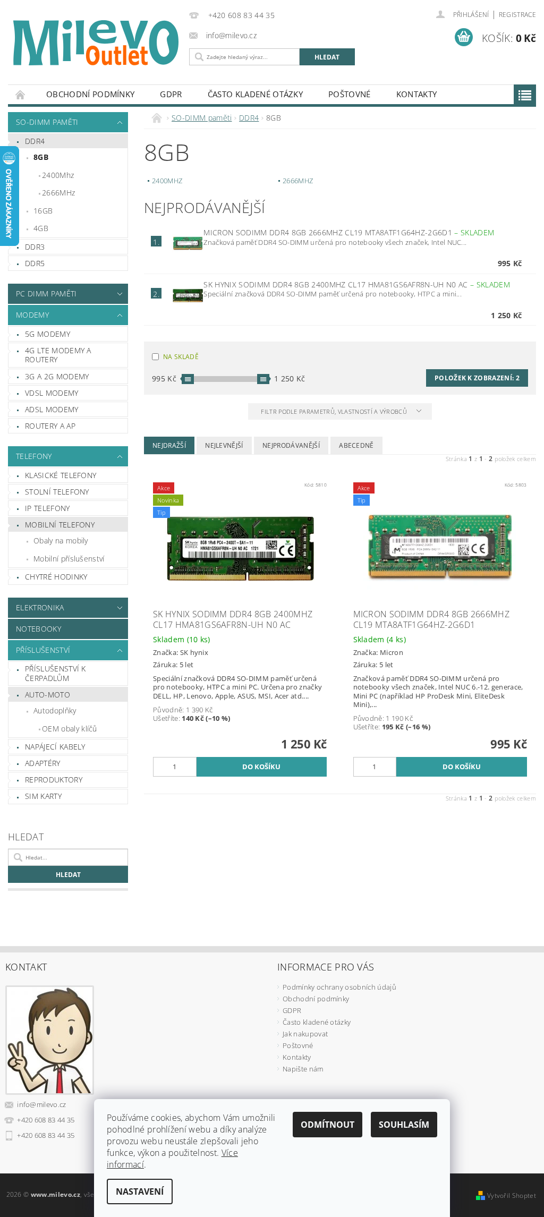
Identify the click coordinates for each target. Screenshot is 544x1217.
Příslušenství (43, 650)
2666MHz (58, 193)
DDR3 (35, 247)
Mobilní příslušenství (69, 559)
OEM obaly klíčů (69, 729)
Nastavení (140, 1191)
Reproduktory (53, 780)
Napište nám (303, 1069)
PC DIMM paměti (46, 293)
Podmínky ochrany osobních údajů (339, 987)
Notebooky (38, 629)
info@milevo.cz (41, 1104)
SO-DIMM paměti (47, 122)
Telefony (34, 456)
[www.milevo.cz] (95, 42)
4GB (40, 228)
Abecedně (356, 445)
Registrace (517, 14)
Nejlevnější (224, 445)
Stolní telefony (57, 492)
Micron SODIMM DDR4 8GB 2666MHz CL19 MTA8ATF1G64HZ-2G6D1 (348, 232)
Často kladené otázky (255, 94)
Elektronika (40, 607)
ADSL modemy (52, 409)
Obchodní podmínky (90, 94)
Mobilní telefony (60, 525)
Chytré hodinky (56, 577)
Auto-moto (47, 695)
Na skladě (181, 356)
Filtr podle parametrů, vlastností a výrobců (335, 411)
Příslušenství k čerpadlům (55, 673)
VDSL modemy (52, 393)
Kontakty (416, 94)
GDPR (171, 94)
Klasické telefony (60, 475)
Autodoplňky (54, 710)
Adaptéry (43, 763)
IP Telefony (47, 508)
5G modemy (47, 334)
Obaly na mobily (60, 540)
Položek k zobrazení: (477, 377)
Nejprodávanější (291, 445)
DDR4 (35, 141)
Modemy (32, 315)
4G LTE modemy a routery (58, 355)
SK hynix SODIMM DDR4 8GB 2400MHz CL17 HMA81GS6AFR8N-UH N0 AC (356, 284)
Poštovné (349, 94)
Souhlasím (404, 1124)
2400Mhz (58, 175)
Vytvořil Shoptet (511, 1195)
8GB (40, 157)
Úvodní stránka (20, 94)
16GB (43, 211)
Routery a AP (50, 426)
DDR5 (35, 263)
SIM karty (43, 796)
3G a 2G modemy (57, 376)
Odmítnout (327, 1124)
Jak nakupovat (305, 1034)
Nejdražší (169, 445)
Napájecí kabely (55, 747)
